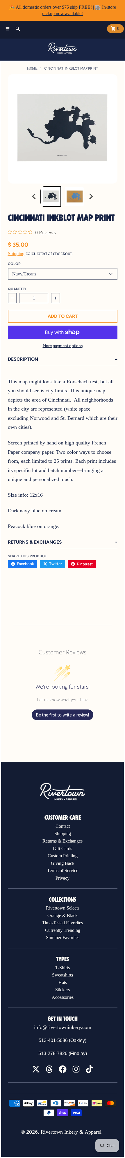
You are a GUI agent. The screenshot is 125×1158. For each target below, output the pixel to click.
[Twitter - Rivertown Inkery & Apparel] (36, 1069)
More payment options (63, 345)
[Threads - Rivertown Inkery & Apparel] (49, 1069)
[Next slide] (90, 196)
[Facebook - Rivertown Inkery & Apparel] (63, 1069)
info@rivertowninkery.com (62, 1027)
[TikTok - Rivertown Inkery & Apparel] (89, 1069)
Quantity (17, 289)
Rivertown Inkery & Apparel (71, 1132)
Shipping (16, 253)
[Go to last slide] (34, 196)
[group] (50, 196)
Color (14, 264)
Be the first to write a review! (62, 715)
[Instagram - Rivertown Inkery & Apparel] (76, 1069)
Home (32, 68)
